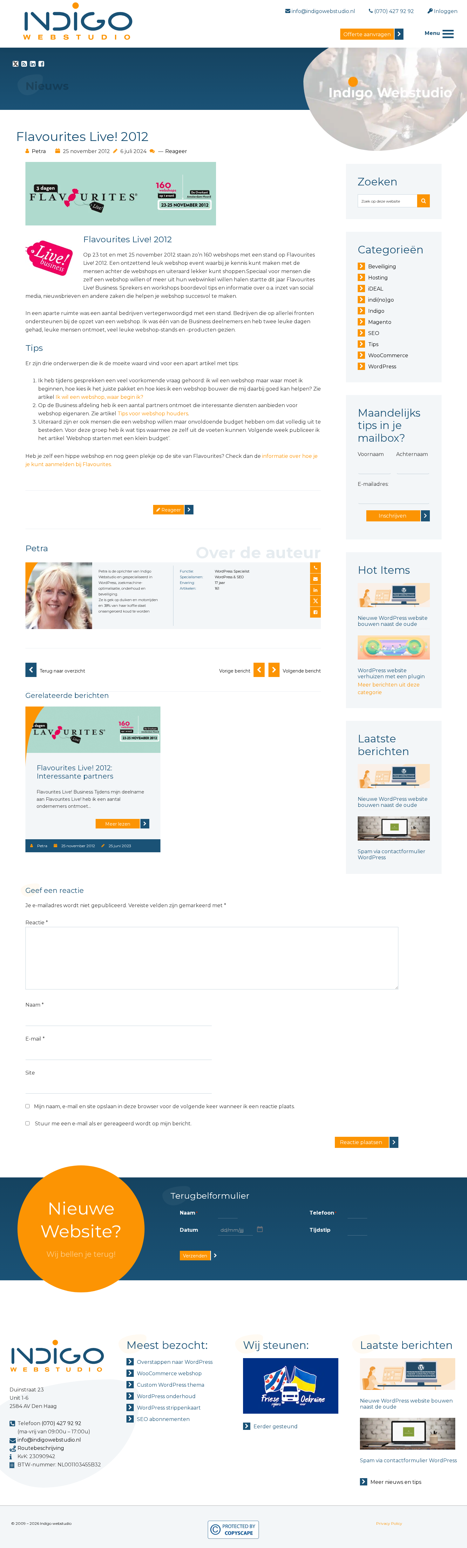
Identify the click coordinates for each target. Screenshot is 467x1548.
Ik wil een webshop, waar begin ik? (99, 397)
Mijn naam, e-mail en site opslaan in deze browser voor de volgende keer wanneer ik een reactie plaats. (164, 1106)
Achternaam (412, 454)
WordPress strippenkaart (169, 1408)
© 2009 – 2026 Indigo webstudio (41, 1523)
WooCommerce (388, 355)
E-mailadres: (373, 484)
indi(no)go (381, 300)
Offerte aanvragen (367, 34)
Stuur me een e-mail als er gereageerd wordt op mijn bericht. (113, 1124)
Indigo (376, 311)
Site (30, 1073)
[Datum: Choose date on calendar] (259, 1229)
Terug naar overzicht (62, 671)
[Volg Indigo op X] (15, 65)
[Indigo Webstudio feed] (24, 65)
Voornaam (371, 454)
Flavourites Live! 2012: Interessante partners (75, 772)
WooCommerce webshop (169, 1373)
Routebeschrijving (40, 1448)
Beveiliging (382, 267)
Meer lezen (117, 824)
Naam (34, 1005)
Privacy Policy (389, 1523)
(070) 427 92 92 (61, 1423)
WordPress (382, 367)
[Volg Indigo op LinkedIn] (33, 65)
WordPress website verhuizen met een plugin (391, 673)
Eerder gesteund (276, 1427)
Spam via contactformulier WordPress (408, 1461)
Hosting (378, 278)
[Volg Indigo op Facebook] (41, 65)
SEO (373, 333)
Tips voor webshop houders (153, 414)
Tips (373, 344)
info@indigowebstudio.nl (49, 1440)
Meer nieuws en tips (395, 1482)
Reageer (176, 151)
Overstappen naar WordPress (175, 1362)
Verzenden (195, 1256)
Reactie (36, 923)
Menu (432, 33)
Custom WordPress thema (170, 1385)
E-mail (35, 1039)
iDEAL (375, 289)
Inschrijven (392, 516)
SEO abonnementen (163, 1419)
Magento (379, 322)
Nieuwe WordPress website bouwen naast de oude (393, 621)
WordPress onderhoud (166, 1396)
